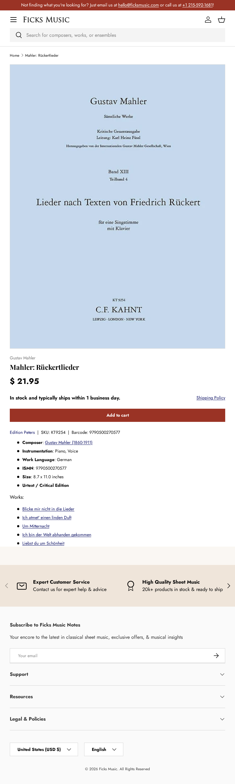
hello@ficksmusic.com (138, 5)
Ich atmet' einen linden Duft (46, 517)
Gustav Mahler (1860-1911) (68, 442)
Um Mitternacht (35, 526)
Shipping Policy (210, 398)
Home (14, 55)
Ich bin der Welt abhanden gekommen (56, 535)
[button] (221, 19)
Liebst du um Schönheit (43, 543)
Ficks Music (108, 769)
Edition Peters (22, 432)
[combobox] (117, 35)
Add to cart (117, 415)
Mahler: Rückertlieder (41, 55)
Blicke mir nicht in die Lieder (48, 509)
